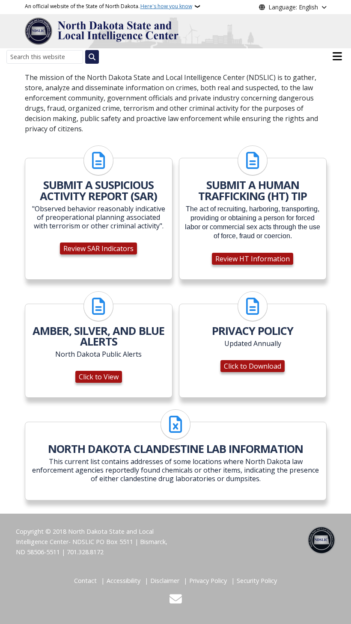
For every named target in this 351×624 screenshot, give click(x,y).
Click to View (99, 376)
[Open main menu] (337, 56)
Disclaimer (164, 581)
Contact (85, 581)
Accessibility (123, 581)
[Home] (101, 30)
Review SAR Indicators (98, 248)
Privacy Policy (208, 581)
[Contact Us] (176, 599)
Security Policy (257, 581)
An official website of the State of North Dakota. (108, 6)
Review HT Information (252, 258)
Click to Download (252, 366)
